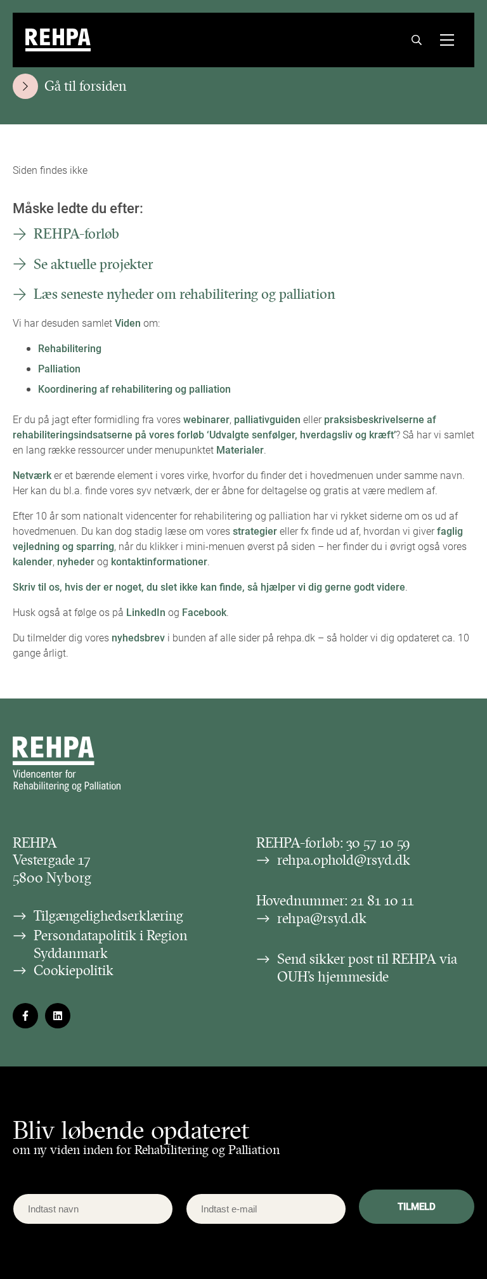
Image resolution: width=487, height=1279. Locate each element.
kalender (33, 561)
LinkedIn (146, 612)
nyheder (75, 561)
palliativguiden (267, 419)
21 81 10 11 (382, 900)
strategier (255, 530)
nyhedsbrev (138, 637)
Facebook (204, 612)
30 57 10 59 (378, 842)
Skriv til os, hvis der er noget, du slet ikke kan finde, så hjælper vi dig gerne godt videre (209, 586)
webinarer (206, 419)
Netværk (32, 475)
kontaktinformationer (159, 561)
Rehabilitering (69, 348)
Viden (128, 322)
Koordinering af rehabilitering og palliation (134, 388)
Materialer (240, 449)
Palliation (59, 368)
